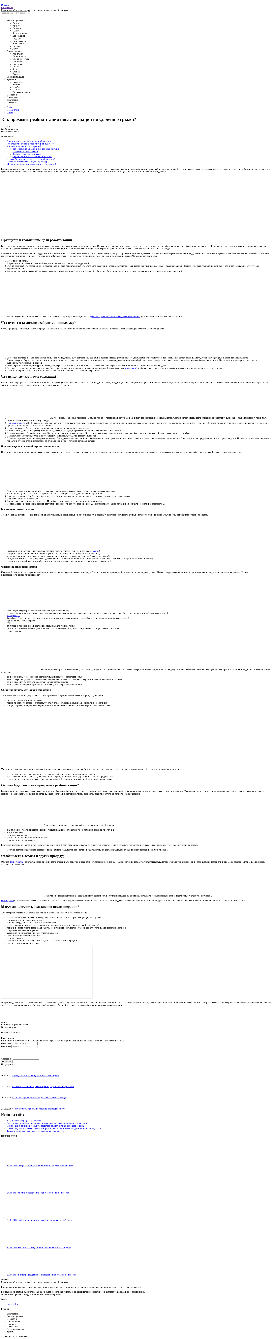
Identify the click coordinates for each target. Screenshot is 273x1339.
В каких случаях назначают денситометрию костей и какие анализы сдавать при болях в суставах (54, 1128)
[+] (7, 1029)
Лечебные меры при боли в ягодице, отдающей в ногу (38, 1109)
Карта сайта (12, 1304)
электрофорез (13, 615)
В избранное (7, 7)
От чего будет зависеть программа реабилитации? (31, 159)
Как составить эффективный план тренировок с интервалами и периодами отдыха (47, 1123)
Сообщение (6, 1059)
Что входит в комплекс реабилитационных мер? (30, 144)
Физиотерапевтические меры (27, 154)
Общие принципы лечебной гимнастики (32, 156)
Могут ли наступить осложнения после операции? (31, 164)
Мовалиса (94, 551)
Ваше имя (6, 1043)
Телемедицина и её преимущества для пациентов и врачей (35, 1131)
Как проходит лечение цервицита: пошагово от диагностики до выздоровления (45, 1126)
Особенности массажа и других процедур (27, 161)
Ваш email (6, 1046)
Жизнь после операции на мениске (24, 1120)
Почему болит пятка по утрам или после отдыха (35, 1075)
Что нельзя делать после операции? (24, 146)
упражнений (131, 368)
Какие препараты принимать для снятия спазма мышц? (39, 1097)
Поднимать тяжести (16, 423)
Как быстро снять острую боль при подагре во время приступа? (43, 1086)
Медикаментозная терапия (25, 151)
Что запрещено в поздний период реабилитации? (36, 149)
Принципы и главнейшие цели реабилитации (29, 141)
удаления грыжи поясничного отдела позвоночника (115, 316)
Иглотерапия (7, 900)
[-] (5, 1029)
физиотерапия (16, 862)
